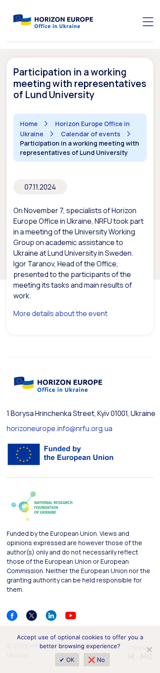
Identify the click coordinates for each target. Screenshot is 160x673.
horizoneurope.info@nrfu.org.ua (59, 428)
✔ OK (67, 659)
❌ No (96, 659)
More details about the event (60, 313)
